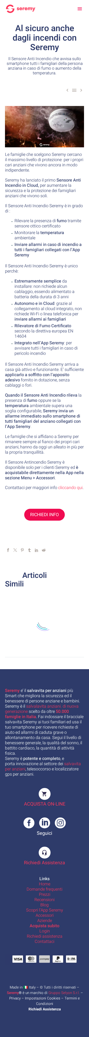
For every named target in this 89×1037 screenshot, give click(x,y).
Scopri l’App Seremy (44, 910)
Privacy (15, 998)
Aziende (44, 920)
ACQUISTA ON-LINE (44, 804)
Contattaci (44, 941)
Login (44, 931)
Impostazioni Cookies (42, 998)
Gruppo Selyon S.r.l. (64, 992)
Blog (44, 905)
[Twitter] (15, 550)
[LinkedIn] (36, 550)
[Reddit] (44, 550)
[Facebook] (8, 550)
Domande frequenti (44, 889)
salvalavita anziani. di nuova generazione (42, 709)
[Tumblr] (29, 550)
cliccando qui (70, 488)
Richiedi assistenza (44, 936)
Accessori (45, 915)
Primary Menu (79, 8)
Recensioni (44, 900)
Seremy (13, 992)
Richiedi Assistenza (44, 862)
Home (44, 884)
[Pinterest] (22, 550)
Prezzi (44, 894)
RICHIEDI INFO (44, 514)
